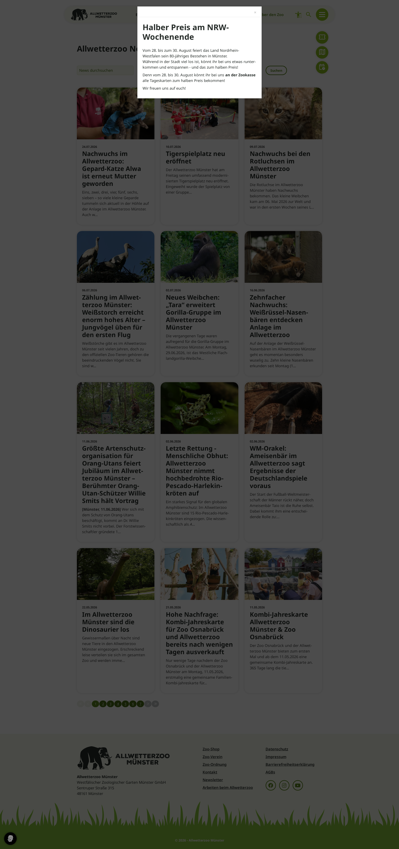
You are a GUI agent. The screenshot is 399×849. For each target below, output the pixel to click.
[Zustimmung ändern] (10, 838)
